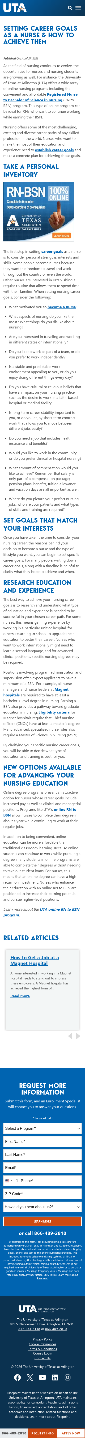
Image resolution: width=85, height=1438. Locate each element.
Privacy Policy (42, 1339)
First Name (15, 1142)
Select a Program (20, 1128)
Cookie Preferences (42, 1344)
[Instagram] (67, 1377)
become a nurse (61, 306)
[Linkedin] (55, 1377)
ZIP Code (14, 1194)
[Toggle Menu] (78, 7)
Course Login (42, 1353)
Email (10, 1168)
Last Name (15, 1155)
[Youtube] (42, 1377)
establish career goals (54, 149)
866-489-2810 (50, 1233)
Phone (27, 1181)
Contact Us (42, 1358)
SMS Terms (50, 1275)
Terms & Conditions (42, 1348)
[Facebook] (17, 1377)
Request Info (42, 1433)
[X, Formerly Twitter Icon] (30, 1377)
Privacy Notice (34, 1275)
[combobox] (42, 1128)
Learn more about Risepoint (50, 1416)
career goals (52, 251)
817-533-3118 (29, 1328)
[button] (70, 8)
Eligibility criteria (54, 711)
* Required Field (42, 1118)
